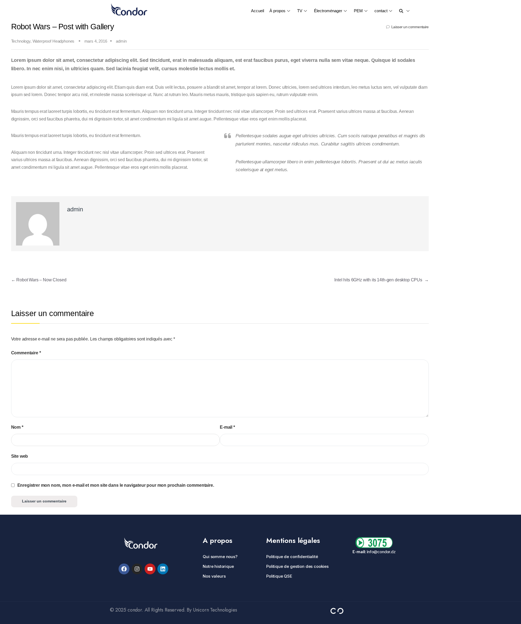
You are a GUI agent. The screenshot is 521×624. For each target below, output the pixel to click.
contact (380, 10)
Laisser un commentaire (409, 27)
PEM (358, 10)
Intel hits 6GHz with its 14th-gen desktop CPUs (381, 280)
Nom (17, 427)
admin (121, 41)
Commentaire (26, 353)
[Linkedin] (162, 568)
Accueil (257, 10)
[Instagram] (137, 568)
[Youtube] (150, 568)
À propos (277, 10)
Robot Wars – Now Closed (38, 280)
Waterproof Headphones (54, 41)
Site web (19, 456)
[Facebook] (124, 568)
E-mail (227, 427)
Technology (20, 41)
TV (299, 10)
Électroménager (328, 10)
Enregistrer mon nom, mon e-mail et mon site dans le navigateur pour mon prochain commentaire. (115, 485)
